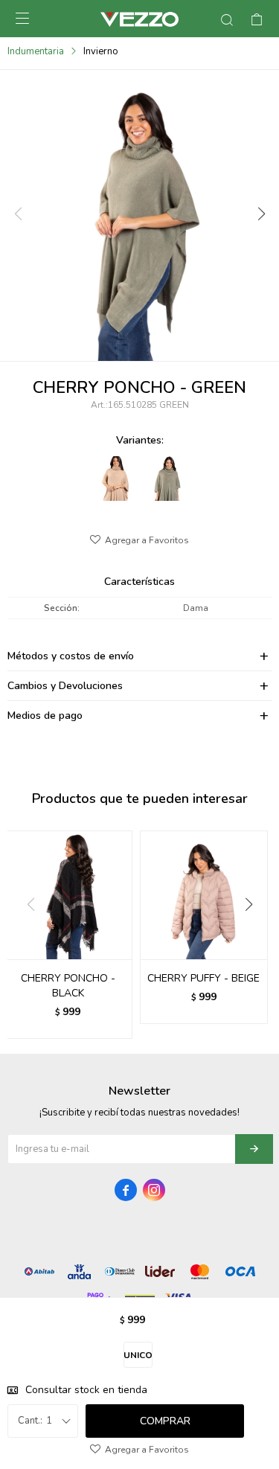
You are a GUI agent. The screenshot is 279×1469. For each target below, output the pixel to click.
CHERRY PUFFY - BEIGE (203, 978)
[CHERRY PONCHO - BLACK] (68, 894)
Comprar (165, 1421)
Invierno (100, 51)
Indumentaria (35, 51)
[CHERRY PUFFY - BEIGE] (204, 894)
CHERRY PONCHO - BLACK (68, 985)
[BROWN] (113, 478)
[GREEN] (165, 478)
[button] (260, 214)
